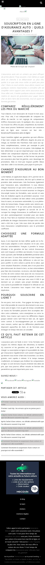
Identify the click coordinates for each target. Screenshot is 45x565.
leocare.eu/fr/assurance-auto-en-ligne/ (15, 133)
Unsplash (31, 66)
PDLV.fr (22, 12)
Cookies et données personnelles (14, 562)
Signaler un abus (27, 559)
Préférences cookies (33, 562)
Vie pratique (22, 19)
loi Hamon (7, 177)
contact (22, 519)
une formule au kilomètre (22, 255)
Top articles (8, 559)
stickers (22, 509)
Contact (17, 559)
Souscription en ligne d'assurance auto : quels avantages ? (23, 27)
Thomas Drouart (19, 556)
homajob (21, 66)
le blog (22, 499)
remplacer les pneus (12, 536)
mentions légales (22, 514)
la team (22, 504)
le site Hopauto (34, 542)
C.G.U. (36, 559)
